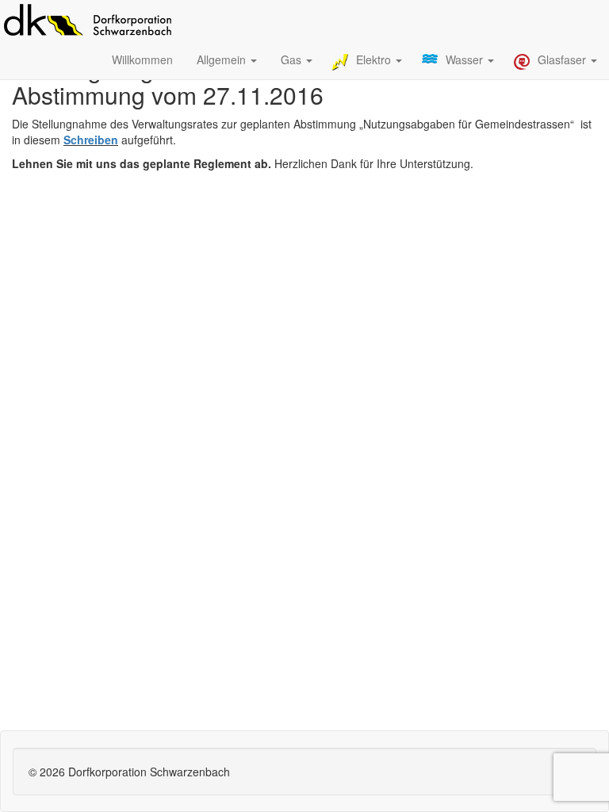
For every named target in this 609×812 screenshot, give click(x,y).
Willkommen (142, 59)
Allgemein (223, 59)
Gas (292, 59)
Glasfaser (563, 59)
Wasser (466, 59)
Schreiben (90, 139)
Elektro (375, 59)
